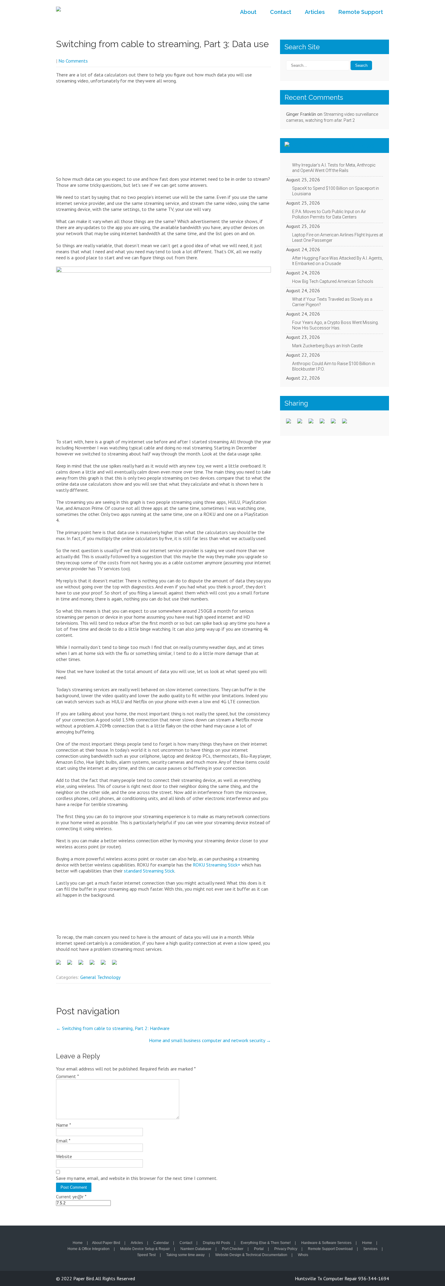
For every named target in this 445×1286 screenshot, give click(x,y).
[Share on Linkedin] (105, 965)
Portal (259, 1249)
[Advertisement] (163, 132)
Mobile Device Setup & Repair (145, 1249)
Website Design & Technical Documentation (251, 1255)
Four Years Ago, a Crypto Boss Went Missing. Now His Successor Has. (335, 325)
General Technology (100, 977)
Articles (315, 12)
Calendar (161, 1243)
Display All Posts (216, 1243)
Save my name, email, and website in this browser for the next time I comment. (136, 1178)
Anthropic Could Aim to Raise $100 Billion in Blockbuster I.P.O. (333, 366)
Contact (280, 12)
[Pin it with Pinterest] (94, 965)
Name (63, 1125)
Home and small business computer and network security (210, 1040)
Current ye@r (71, 1197)
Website (64, 1156)
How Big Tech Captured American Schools (332, 281)
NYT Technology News (338, 145)
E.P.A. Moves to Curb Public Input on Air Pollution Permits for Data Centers (329, 214)
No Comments (73, 61)
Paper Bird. (84, 1278)
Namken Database (195, 1249)
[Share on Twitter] (72, 965)
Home (78, 1243)
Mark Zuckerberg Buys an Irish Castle (327, 345)
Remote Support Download (330, 1249)
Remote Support (360, 12)
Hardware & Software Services (326, 1243)
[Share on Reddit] (83, 965)
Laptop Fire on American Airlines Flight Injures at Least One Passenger (337, 237)
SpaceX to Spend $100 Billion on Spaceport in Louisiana (335, 191)
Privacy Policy (285, 1249)
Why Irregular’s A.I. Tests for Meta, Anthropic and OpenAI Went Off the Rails (334, 168)
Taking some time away (185, 1255)
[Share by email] (117, 965)
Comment (67, 1076)
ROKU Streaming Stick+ (216, 865)
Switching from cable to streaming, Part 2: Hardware (113, 1028)
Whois (303, 1255)
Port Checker (232, 1249)
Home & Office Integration (89, 1249)
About (248, 12)
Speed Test (146, 1255)
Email (63, 1141)
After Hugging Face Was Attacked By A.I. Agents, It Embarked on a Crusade (337, 261)
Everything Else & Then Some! (266, 1243)
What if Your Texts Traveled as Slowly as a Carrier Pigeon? (332, 302)
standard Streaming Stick (149, 871)
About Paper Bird (106, 1243)
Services (370, 1249)
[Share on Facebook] (61, 965)
